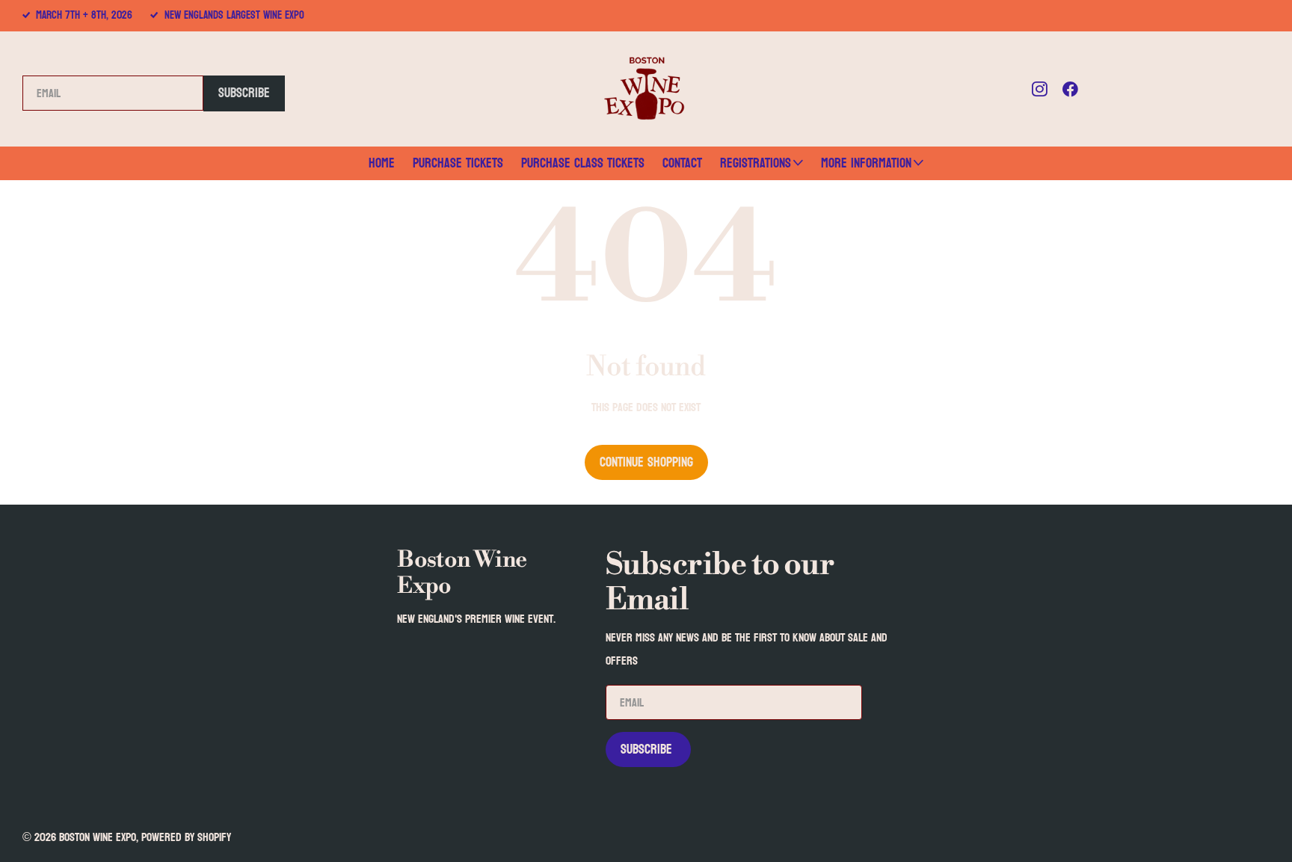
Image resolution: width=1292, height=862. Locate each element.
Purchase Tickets (458, 163)
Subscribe (244, 93)
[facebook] (1070, 89)
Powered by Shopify (186, 837)
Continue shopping (646, 462)
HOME (382, 163)
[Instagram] (1040, 89)
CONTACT (682, 163)
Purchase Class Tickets (583, 163)
